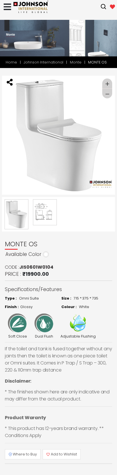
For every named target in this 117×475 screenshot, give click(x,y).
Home (11, 62)
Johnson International (43, 62)
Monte (76, 62)
